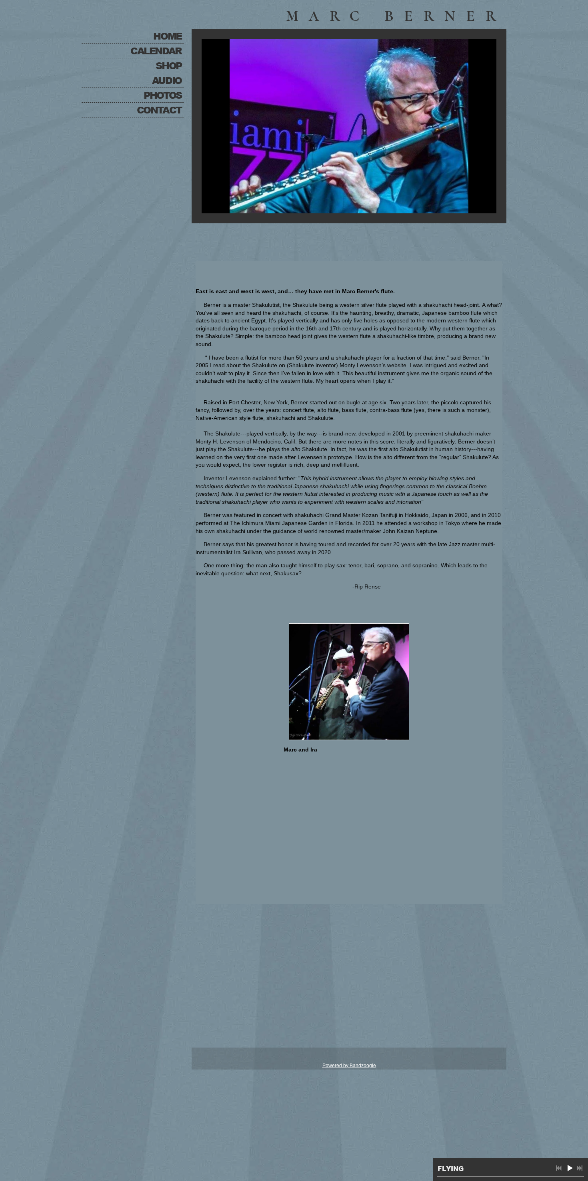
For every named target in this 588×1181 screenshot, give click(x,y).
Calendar (156, 50)
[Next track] (579, 1168)
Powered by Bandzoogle (349, 1065)
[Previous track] (558, 1168)
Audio (167, 80)
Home (167, 35)
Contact (159, 109)
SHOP (168, 65)
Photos (163, 94)
